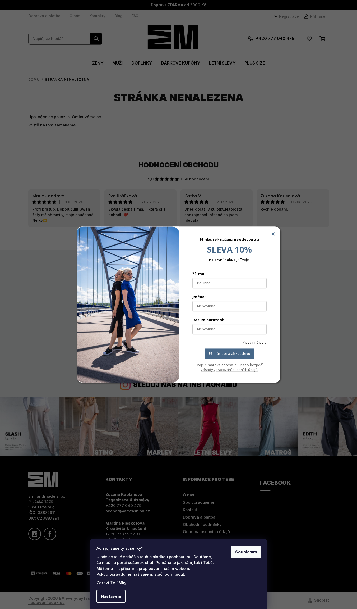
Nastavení (111, 596)
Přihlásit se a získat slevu (229, 353)
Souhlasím (246, 552)
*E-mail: (199, 273)
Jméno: (199, 296)
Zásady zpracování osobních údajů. (229, 369)
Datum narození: (208, 319)
